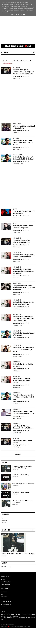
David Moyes (16, 138)
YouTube (4, 522)
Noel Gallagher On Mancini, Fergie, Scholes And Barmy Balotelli (22, 381)
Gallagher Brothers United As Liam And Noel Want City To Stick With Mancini (24, 288)
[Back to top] (31, 624)
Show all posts (7, 63)
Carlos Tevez (16, 438)
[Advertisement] (18, 24)
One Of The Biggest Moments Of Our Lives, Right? (18, 553)
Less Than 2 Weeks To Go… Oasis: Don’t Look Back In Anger (22, 467)
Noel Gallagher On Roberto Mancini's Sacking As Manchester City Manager (23, 271)
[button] (6, 52)
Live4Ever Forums (6, 604)
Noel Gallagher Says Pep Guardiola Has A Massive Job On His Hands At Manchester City (23, 72)
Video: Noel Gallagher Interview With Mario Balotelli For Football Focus (23, 397)
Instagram (4, 520)
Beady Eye (15, 209)
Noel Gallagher (17, 238)
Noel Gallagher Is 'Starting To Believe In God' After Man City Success (23, 142)
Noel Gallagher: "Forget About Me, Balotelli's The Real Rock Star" (24, 412)
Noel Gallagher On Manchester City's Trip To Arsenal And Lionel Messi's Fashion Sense (23, 319)
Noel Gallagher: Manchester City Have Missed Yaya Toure (23, 303)
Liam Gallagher (17, 124)
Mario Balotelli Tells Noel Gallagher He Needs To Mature (23, 427)
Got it (23, 14)
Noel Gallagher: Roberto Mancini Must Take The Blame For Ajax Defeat (23, 350)
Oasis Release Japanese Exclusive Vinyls (23, 483)
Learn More (15, 14)
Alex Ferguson (16, 376)
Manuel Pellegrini (17, 155)
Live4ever (4, 607)
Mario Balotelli (17, 362)
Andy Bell (33, 617)
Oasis (3, 579)
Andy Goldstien (17, 314)
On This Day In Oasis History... (20, 475)
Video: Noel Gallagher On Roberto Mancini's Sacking (21, 241)
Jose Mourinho (17, 67)
